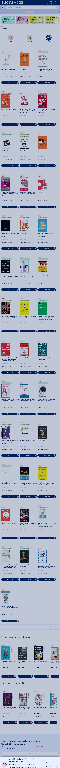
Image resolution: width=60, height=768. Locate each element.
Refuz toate (49, 766)
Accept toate (49, 762)
